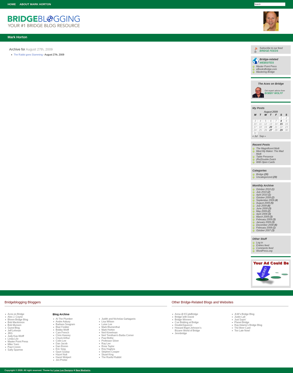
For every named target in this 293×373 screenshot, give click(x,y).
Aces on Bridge (16, 314)
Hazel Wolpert (63, 357)
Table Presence (264, 156)
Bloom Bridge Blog (18, 319)
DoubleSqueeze (183, 325)
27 (270, 130)
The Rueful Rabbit (111, 357)
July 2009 (261, 205)
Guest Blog (14, 328)
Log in (259, 242)
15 (281, 124)
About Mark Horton (35, 4)
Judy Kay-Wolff (16, 336)
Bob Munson (14, 325)
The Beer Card (242, 328)
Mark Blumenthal (110, 327)
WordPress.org (264, 251)
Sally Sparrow (15, 349)
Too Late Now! (242, 330)
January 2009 (263, 222)
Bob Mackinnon (16, 322)
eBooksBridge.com (266, 69)
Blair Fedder (62, 327)
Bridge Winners (183, 319)
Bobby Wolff (62, 329)
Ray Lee (106, 343)
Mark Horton (108, 329)
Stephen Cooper (110, 351)
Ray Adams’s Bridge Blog (248, 325)
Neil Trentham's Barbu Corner (117, 335)
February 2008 (264, 227)
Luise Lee (106, 324)
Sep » (262, 136)
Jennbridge (181, 333)
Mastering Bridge (265, 72)
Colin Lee (61, 340)
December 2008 (265, 225)
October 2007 (263, 230)
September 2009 (265, 200)
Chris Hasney (63, 335)
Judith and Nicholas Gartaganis (118, 319)
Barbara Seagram (65, 324)
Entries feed (262, 245)
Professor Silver (110, 340)
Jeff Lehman (14, 330)
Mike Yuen (13, 344)
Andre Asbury (63, 321)
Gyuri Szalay (63, 351)
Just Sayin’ (240, 319)
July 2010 (261, 192)
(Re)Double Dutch (266, 159)
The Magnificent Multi (267, 148)
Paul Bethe (107, 338)
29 (281, 130)
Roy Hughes (108, 349)
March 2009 (262, 216)
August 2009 (263, 203)
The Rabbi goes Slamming (28, 54)
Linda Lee (13, 338)
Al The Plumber (64, 319)
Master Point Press (266, 66)
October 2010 (263, 189)
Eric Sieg (61, 349)
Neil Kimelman (109, 332)
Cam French (62, 332)
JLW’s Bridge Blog (244, 314)
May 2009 (261, 211)
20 (270, 127)
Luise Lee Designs (63, 370)
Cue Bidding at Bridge (187, 322)
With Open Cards (265, 162)
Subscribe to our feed (271, 49)
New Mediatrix (83, 370)
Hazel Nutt (61, 354)
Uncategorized (264, 177)
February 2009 (264, 219)
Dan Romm (62, 346)
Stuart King (107, 354)
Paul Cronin (14, 347)
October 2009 (263, 197)
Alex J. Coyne (15, 317)
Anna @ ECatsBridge (186, 314)
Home (12, 4)
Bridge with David (184, 317)
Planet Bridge (241, 322)
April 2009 (261, 214)
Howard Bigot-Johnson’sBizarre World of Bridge (188, 329)
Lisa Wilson (107, 321)
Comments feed (264, 248)
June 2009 (262, 208)
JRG (10, 333)
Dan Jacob (61, 343)
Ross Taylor (107, 346)
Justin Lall (239, 317)
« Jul (255, 136)
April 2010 (261, 194)
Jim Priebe (61, 360)
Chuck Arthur (63, 338)
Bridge (259, 174)
